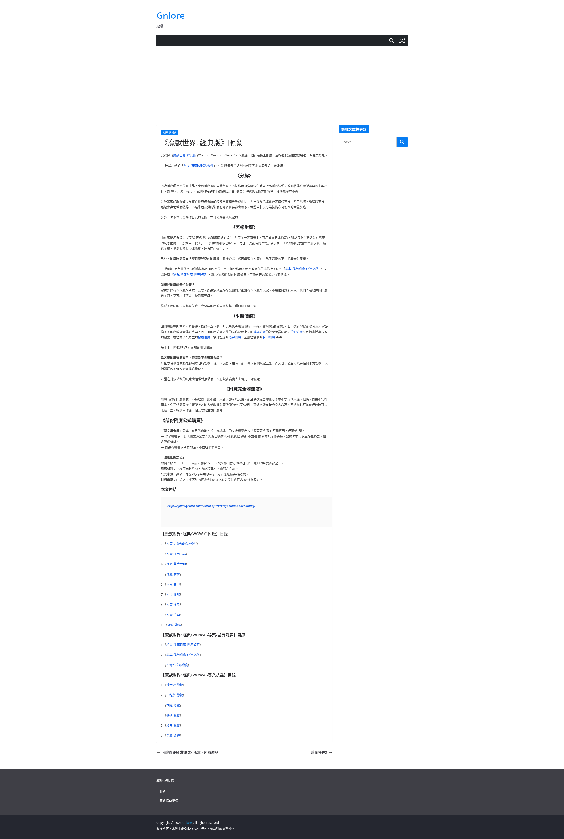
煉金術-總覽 (174, 685)
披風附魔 (204, 337)
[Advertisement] (282, 79)
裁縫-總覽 (173, 705)
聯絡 (163, 791)
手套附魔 (296, 332)
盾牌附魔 (235, 337)
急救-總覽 (173, 736)
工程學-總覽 (174, 695)
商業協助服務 (169, 800)
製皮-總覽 (173, 725)
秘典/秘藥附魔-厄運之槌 (301, 269)
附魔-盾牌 (173, 574)
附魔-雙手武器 (176, 564)
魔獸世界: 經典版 (184, 155)
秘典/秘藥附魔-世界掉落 (189, 274)
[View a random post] (402, 40)
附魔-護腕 (174, 625)
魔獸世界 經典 (169, 132)
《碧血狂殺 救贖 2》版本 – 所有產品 (190, 752)
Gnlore (170, 15)
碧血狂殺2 (319, 752)
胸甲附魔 (269, 337)
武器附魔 (259, 332)
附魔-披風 (173, 604)
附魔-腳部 (173, 594)
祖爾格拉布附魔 (177, 665)
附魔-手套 (173, 615)
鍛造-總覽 (173, 715)
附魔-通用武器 (176, 554)
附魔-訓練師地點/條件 (198, 165)
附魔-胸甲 (173, 584)
